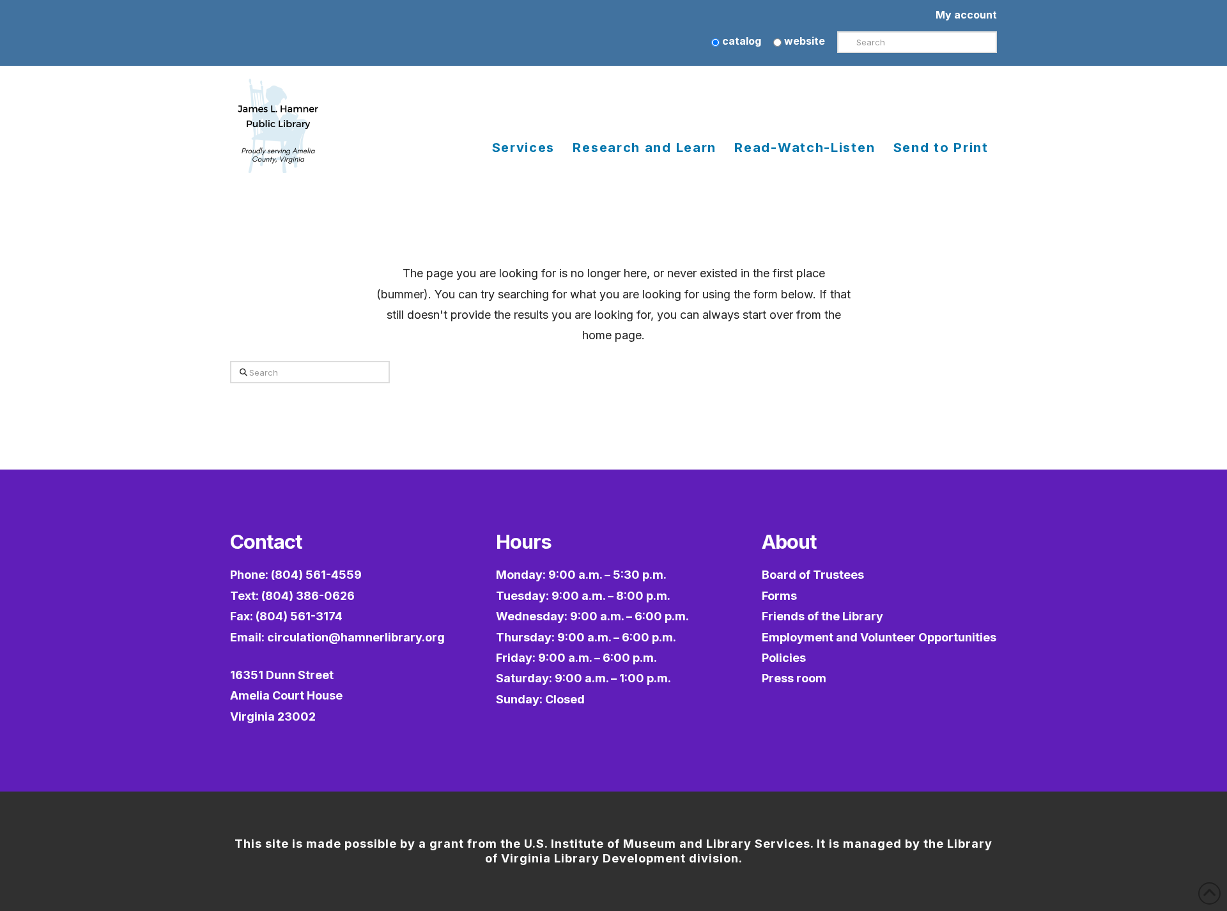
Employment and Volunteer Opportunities (879, 637)
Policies (784, 657)
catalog (740, 40)
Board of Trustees (813, 574)
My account (966, 14)
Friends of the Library (822, 616)
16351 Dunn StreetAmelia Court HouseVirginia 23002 (286, 695)
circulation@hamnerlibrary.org (356, 637)
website (803, 40)
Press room (794, 678)
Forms (779, 595)
